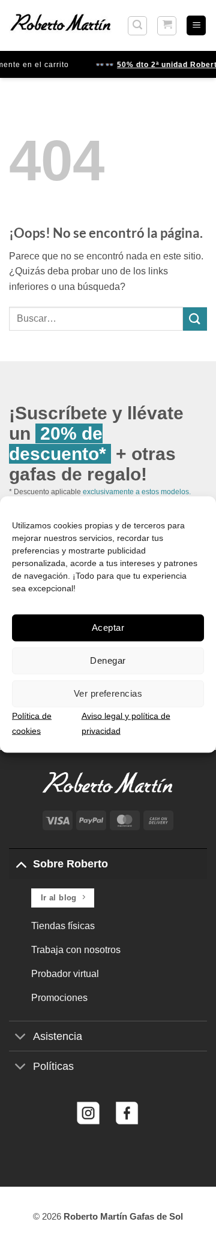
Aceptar (108, 627)
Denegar (107, 660)
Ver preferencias (108, 693)
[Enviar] (195, 319)
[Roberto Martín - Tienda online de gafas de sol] (60, 25)
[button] (137, 25)
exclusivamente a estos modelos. (137, 492)
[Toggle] (20, 863)
